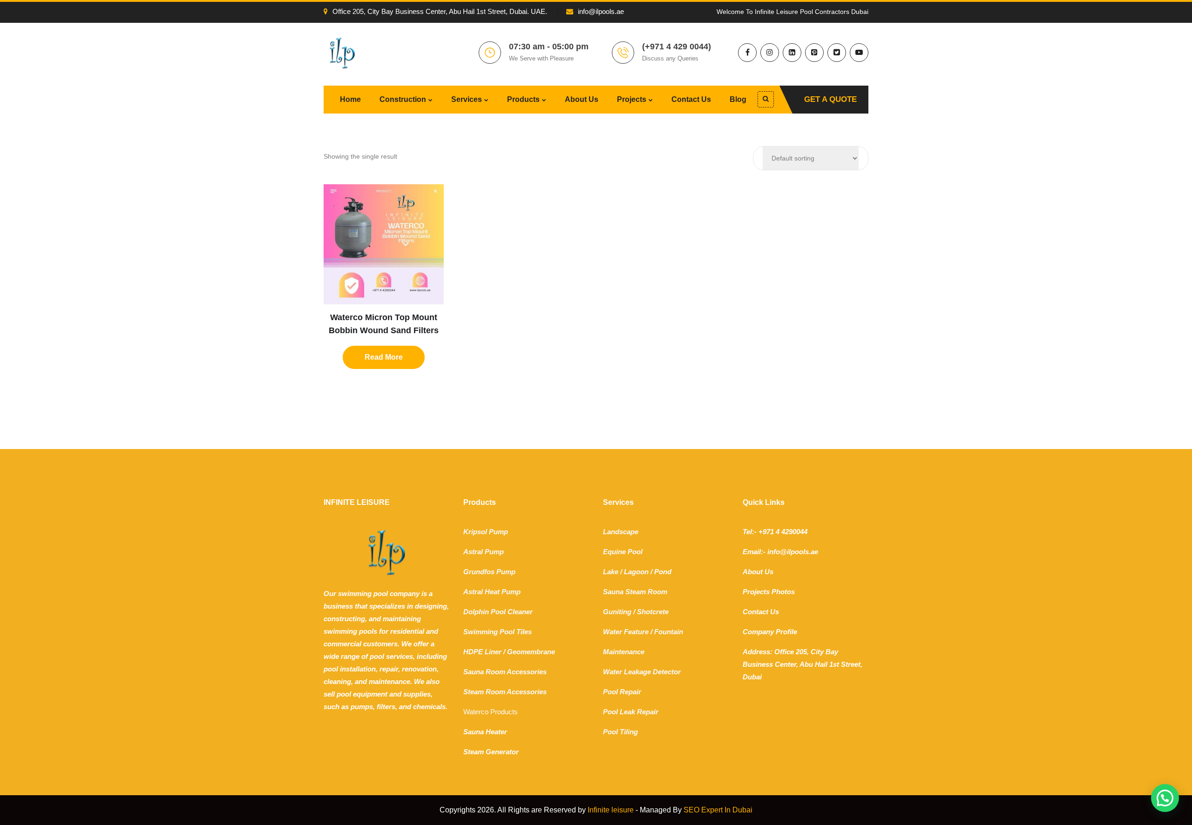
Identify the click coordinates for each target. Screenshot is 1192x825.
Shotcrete (653, 612)
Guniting (617, 612)
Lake (610, 572)
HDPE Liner (482, 652)
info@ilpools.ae (601, 11)
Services (466, 99)
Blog (738, 99)
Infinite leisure (611, 810)
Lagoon (636, 572)
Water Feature (626, 632)
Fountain (668, 632)
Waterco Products (490, 712)
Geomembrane (531, 652)
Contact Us (691, 99)
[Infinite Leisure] (342, 52)
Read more (384, 357)
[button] (1165, 798)
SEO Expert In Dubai (718, 810)
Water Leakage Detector (642, 672)
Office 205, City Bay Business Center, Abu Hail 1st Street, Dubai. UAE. (439, 11)
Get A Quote (830, 99)
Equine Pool (623, 552)
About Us (581, 99)
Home (350, 99)
